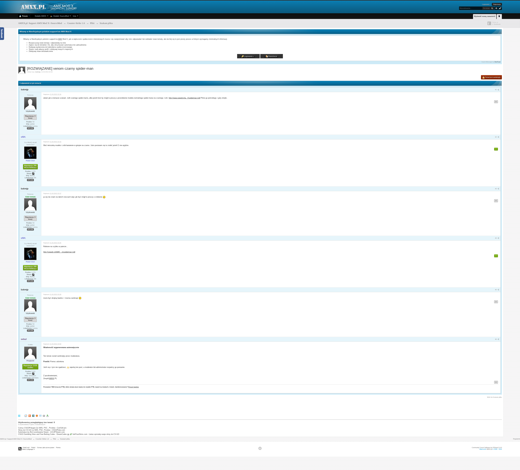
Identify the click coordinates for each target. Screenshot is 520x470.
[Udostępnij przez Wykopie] (25, 416)
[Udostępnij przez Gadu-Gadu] (37, 416)
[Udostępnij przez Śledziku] (33, 416)
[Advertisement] (67, 406)
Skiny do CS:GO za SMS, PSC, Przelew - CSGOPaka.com (41, 430)
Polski (33, 447)
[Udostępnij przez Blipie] (29, 416)
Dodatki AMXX (40, 16)
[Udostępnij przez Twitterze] (19, 416)
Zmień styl (26, 447)
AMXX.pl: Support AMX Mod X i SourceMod (16, 439)
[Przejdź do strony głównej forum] (48, 7)
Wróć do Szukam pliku (494, 397)
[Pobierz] (47, 416)
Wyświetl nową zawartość (484, 16)
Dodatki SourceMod (60, 16)
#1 (496, 89)
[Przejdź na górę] (260, 448)
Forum (24, 16)
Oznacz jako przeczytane (45, 447)
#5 (496, 290)
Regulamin (516, 439)
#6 (496, 339)
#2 (496, 137)
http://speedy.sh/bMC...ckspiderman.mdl (59, 252)
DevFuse (498, 62)
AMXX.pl (489, 449)
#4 (496, 238)
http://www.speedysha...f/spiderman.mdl (184, 98)
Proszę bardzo (133, 387)
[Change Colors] (499, 7)
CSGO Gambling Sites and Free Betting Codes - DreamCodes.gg (43, 434)
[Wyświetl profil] (30, 103)
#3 (496, 189)
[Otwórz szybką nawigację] (499, 16)
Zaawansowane (496, 8)
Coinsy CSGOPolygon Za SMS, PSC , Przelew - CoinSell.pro (42, 428)
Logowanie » (486, 4)
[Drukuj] (44, 416)
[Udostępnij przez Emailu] (40, 416)
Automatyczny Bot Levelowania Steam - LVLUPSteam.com (41, 432)
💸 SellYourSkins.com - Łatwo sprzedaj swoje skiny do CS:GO (94, 434)
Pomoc (58, 447)
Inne (74, 16)
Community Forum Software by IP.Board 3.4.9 (487, 447)
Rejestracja (497, 4)
